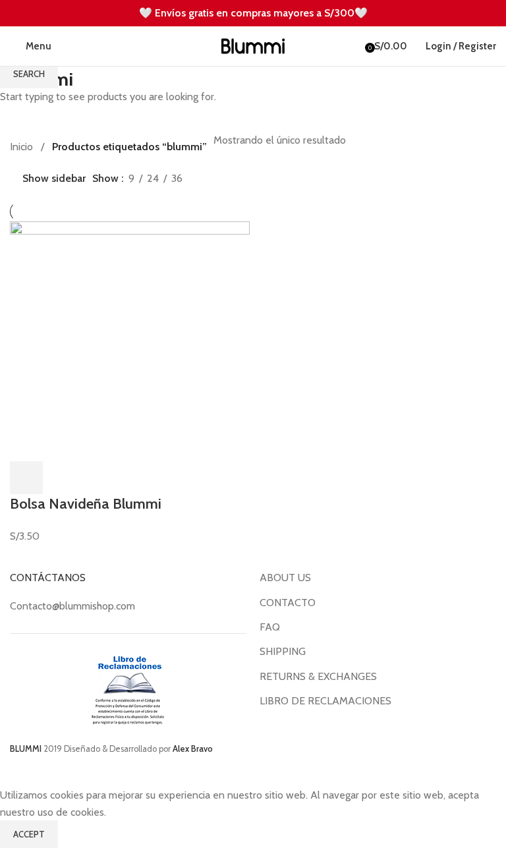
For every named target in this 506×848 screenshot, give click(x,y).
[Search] (64, 46)
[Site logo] (253, 45)
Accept (29, 834)
